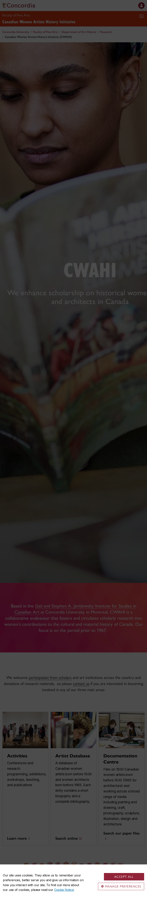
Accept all (124, 877)
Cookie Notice (64, 890)
